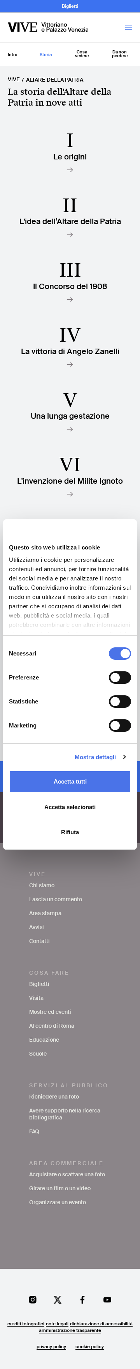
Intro (13, 54)
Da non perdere (120, 54)
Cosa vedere (82, 54)
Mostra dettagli (95, 757)
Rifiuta (70, 832)
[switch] (120, 677)
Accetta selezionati (70, 807)
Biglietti (70, 6)
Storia (46, 54)
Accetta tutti (70, 781)
